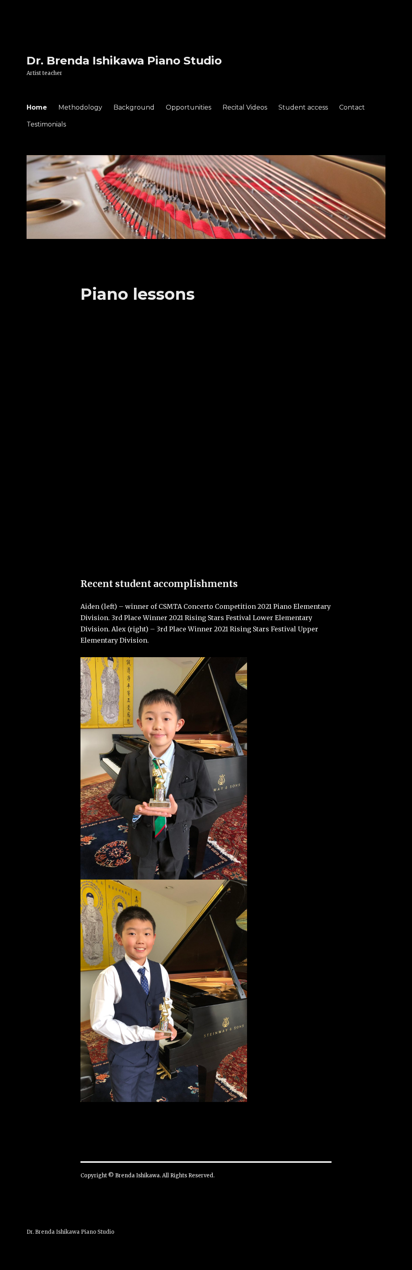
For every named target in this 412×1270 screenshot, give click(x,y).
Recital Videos (244, 107)
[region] (206, 407)
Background (133, 107)
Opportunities (188, 107)
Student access (303, 107)
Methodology (80, 107)
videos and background (224, 558)
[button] (93, 407)
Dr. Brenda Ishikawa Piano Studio (124, 60)
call (146, 536)
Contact (352, 107)
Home (37, 107)
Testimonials (46, 124)
